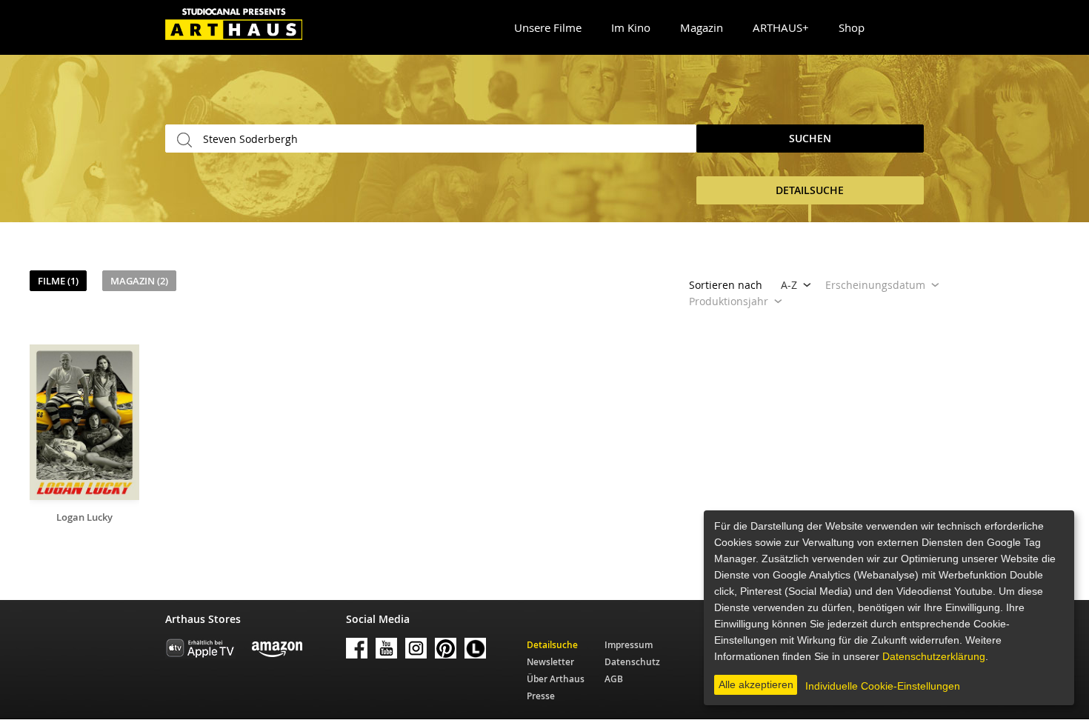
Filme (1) (58, 280)
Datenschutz (632, 661)
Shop (852, 27)
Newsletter (550, 661)
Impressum (629, 644)
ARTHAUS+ (781, 27)
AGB (614, 678)
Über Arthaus (556, 678)
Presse (541, 695)
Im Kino (630, 27)
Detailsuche (552, 644)
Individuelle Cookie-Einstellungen (882, 686)
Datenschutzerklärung (933, 656)
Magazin (701, 27)
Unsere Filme (548, 27)
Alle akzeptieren (756, 684)
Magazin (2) (139, 280)
